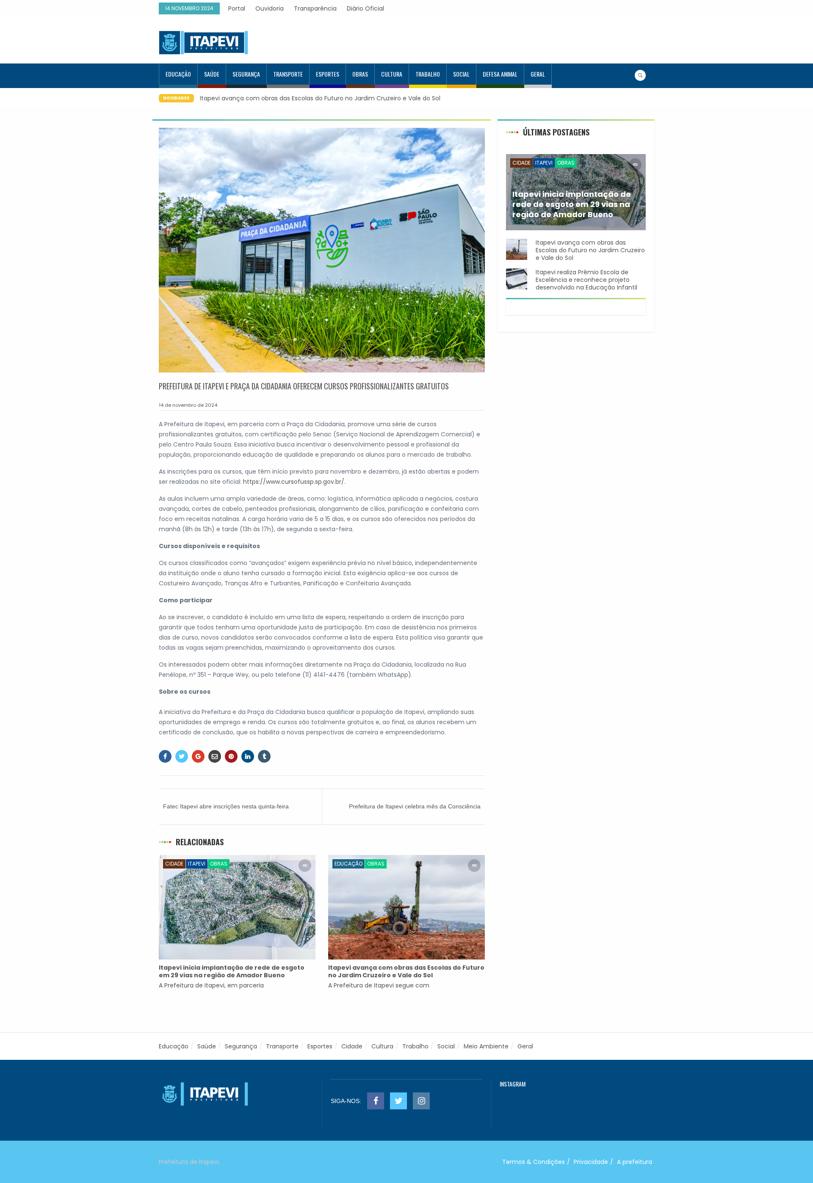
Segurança (246, 73)
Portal (236, 8)
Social (461, 73)
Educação (178, 73)
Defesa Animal (500, 73)
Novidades (176, 98)
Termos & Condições (533, 1162)
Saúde (211, 73)
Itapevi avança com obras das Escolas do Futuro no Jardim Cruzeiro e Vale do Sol (320, 98)
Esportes (327, 73)
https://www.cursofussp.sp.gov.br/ (293, 481)
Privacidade (591, 1162)
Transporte (288, 73)
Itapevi (196, 863)
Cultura (391, 73)
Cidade (174, 863)
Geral (538, 73)
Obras (360, 73)
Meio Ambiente (486, 1046)
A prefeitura (634, 1162)
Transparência (315, 8)
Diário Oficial (365, 8)
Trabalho (427, 73)
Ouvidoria (269, 8)
